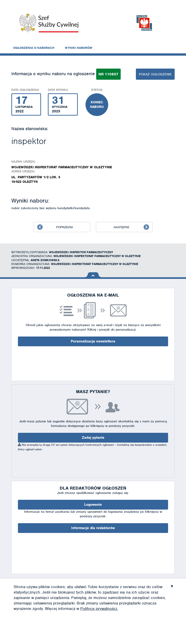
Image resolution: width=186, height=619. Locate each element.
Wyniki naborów (78, 48)
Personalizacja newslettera (93, 341)
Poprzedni (64, 227)
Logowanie (93, 504)
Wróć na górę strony (93, 274)
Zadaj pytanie (93, 437)
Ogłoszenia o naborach (33, 48)
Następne (121, 227)
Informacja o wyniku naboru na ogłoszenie (53, 74)
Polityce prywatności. (99, 608)
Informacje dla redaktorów (93, 528)
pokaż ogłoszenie (155, 74)
